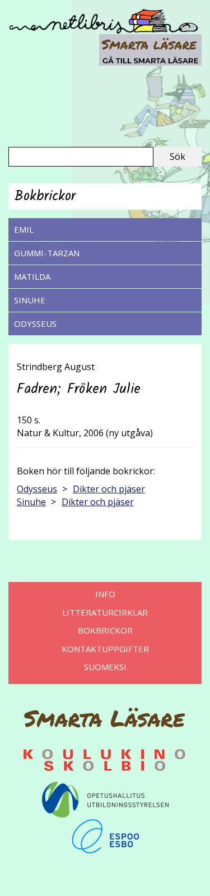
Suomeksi (105, 666)
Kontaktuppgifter (105, 648)
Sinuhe (29, 300)
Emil (24, 229)
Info (105, 593)
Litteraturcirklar (105, 612)
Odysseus (35, 323)
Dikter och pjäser (109, 489)
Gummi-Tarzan (47, 252)
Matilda (32, 276)
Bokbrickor (105, 630)
